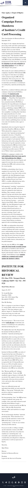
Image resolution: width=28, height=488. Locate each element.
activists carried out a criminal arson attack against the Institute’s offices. (13, 256)
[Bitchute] (12, 482)
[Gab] (25, 482)
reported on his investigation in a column (12, 96)
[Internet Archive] (22, 482)
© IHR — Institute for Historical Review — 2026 (14, 486)
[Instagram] (9, 482)
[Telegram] (6, 482)
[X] (2, 482)
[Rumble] (18, 482)
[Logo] (6, 2)
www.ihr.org (18, 80)
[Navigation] (25, 2)
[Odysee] (15, 482)
